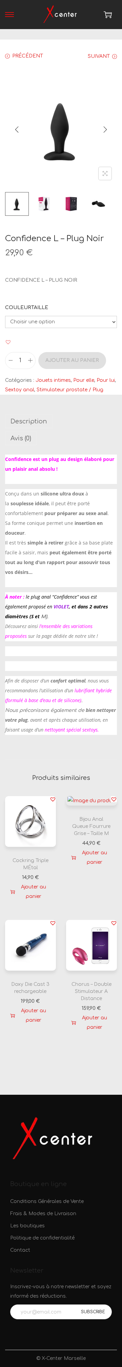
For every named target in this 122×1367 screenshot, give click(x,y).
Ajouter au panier (72, 360)
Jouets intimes (53, 380)
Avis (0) (21, 438)
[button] (8, 342)
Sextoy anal (19, 389)
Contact (20, 1250)
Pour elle (83, 380)
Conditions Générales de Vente (47, 1201)
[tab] (61, 421)
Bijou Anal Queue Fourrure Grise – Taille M (91, 826)
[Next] (105, 129)
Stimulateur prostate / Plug (70, 389)
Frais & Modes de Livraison (43, 1213)
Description (29, 421)
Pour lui (106, 380)
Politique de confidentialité (42, 1238)
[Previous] (16, 129)
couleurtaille (26, 307)
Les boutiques (27, 1225)
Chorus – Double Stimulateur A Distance (91, 991)
